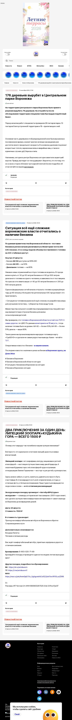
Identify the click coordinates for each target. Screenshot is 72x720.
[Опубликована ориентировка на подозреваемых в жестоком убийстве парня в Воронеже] (64, 75)
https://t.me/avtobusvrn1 (17, 570)
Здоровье (55, 668)
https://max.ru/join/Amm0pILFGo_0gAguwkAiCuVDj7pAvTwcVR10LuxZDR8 (34, 576)
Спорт (54, 649)
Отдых (39, 675)
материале (29, 167)
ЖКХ (51, 66)
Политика (55, 647)
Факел (19, 66)
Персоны (55, 675)
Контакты (8, 709)
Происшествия (41, 655)
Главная (6, 83)
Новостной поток (13, 199)
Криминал (55, 651)
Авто (38, 671)
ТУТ (7, 340)
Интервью (40, 653)
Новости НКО (56, 658)
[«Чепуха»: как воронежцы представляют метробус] (32, 75)
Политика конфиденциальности (46, 680)
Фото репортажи (57, 666)
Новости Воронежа (28, 83)
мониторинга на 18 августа (46, 323)
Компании (55, 653)
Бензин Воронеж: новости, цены (15, 223)
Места (54, 673)
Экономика (40, 658)
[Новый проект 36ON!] (48, 75)
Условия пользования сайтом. (45, 682)
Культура (40, 649)
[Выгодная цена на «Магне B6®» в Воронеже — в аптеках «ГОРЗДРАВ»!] (16, 75)
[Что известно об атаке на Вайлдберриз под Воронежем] (24, 75)
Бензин (61, 66)
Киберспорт (56, 671)
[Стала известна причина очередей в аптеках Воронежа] (8, 75)
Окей (17, 714)
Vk (46, 692)
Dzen (58, 692)
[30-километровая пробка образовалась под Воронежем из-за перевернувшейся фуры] (40, 75)
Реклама (7, 706)
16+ (6, 704)
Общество (40, 651)
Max (39, 692)
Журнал (39, 673)
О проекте (8, 707)
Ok (52, 692)
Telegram (39, 698)
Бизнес (39, 668)
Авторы (54, 655)
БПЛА (29, 66)
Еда (38, 666)
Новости (8, 66)
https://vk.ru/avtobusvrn (18, 567)
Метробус (40, 66)
